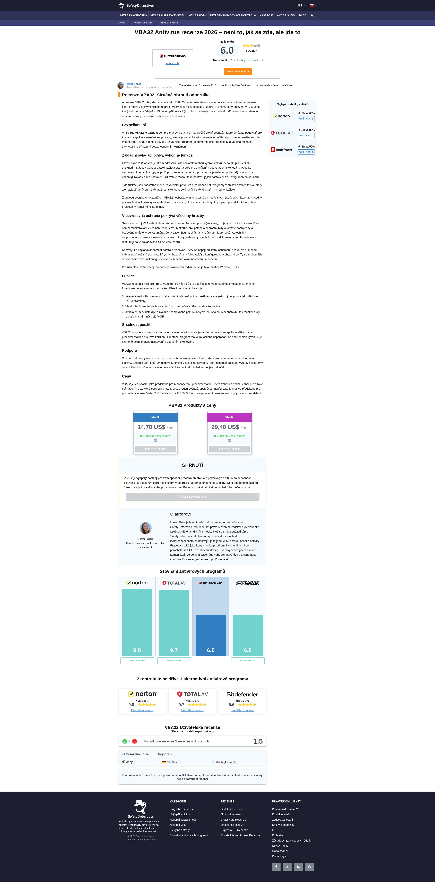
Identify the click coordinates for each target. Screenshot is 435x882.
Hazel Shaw (133, 83)
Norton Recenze (231, 814)
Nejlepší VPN (197, 15)
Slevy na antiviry (180, 830)
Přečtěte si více (155, 449)
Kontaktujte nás (281, 814)
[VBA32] (173, 56)
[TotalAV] (192, 695)
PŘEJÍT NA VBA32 (237, 71)
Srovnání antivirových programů (189, 835)
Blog (303, 15)
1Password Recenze (233, 819)
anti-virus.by (173, 63)
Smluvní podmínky (283, 824)
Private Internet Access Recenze (240, 835)
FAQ (274, 830)
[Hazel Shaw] (146, 529)
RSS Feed (298, 867)
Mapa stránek (280, 851)
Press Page (279, 856)
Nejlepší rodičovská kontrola (233, 15)
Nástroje (266, 15)
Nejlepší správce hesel (167, 15)
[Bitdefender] (242, 695)
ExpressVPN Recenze (234, 830)
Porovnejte (137, 660)
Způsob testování (282, 819)
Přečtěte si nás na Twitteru (287, 867)
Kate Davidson (243, 85)
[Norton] (142, 695)
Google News (309, 867)
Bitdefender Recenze (233, 809)
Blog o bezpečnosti (181, 809)
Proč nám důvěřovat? (285, 809)
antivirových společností (248, 60)
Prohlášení (278, 835)
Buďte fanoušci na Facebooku (276, 867)
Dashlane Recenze (232, 824)
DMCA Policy (280, 845)
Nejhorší (164, 754)
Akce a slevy (286, 15)
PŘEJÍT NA (191, 497)
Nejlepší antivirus (133, 15)
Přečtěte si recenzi (142, 710)
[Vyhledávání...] (311, 15)
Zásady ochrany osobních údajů (291, 840)
